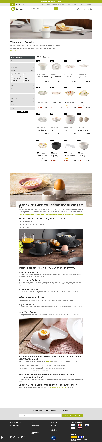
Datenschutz (53, 425)
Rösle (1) (15, 80)
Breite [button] (12, 104)
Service (24, 4)
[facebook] (14, 437)
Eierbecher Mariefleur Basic (69, 77)
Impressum (53, 429)
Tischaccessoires (23, 16)
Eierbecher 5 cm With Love (69, 129)
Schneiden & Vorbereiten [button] (68, 13)
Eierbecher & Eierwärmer (33, 16)
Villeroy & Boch (16, 73)
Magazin (17, 4)
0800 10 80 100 (15, 425)
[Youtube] (23, 437)
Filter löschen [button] (23, 111)
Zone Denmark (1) (28, 82)
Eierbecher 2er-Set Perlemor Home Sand (83, 129)
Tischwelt (12, 16)
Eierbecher (48, 361)
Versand (44, 438)
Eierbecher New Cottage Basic (82, 77)
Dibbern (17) (16, 75)
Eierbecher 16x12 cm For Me (56, 103)
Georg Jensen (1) (17, 76)
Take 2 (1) (26, 80)
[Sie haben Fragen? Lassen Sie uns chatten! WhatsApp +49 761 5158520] (11, 437)
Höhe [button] (12, 101)
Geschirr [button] (22, 13)
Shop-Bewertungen (35, 432)
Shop (12, 4)
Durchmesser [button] (14, 98)
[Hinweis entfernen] (100, 1)
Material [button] (13, 88)
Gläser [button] (39, 13)
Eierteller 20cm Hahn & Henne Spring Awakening (69, 103)
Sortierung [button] (14, 60)
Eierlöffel (52, 214)
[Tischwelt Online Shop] (17, 9)
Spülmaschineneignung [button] (17, 91)
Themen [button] (80, 13)
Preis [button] (12, 85)
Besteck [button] (31, 13)
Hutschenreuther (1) (29, 76)
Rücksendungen (34, 428)
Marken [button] (13, 13)
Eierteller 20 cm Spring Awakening (42, 156)
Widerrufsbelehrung (55, 428)
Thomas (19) (16, 82)
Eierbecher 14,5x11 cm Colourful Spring (42, 103)
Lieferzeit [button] (13, 64)
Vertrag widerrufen (16, 432)
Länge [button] (12, 108)
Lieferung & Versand (35, 425)
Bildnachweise (54, 430)
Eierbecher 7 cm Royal (42, 76)
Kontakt (32, 433)
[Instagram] (17, 437)
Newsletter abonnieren (72, 415)
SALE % (89, 13)
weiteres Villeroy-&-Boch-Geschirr (58, 387)
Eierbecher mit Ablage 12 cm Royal (56, 77)
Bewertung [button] (14, 67)
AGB (52, 426)
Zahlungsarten (34, 426)
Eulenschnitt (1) (28, 75)
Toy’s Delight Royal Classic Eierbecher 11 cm (42, 129)
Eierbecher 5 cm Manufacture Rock (55, 156)
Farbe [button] (12, 95)
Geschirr (17, 16)
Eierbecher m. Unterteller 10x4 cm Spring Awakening (82, 103)
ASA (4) (26, 73)
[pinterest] (20, 437)
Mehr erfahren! (14, 50)
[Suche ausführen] (56, 8)
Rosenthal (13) (16, 78)
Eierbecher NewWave (69, 155)
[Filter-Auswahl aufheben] (32, 70)
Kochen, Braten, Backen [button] (51, 13)
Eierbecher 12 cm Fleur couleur (56, 129)
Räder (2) (26, 78)
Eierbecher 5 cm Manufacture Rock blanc (82, 156)
